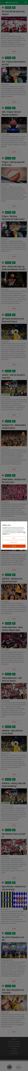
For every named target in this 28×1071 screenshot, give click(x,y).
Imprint (8, 533)
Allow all (14, 546)
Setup (14, 538)
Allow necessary (14, 542)
